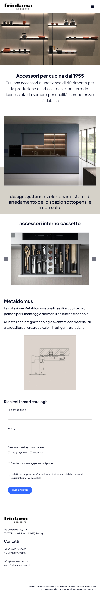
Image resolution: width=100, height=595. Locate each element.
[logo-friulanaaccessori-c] (19, 515)
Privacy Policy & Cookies (86, 586)
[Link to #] (92, 6)
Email (11, 428)
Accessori (38, 452)
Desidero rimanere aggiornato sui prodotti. (33, 463)
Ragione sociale (17, 409)
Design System (19, 452)
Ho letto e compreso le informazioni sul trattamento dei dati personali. (47, 476)
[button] (6, 151)
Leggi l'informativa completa (26, 477)
